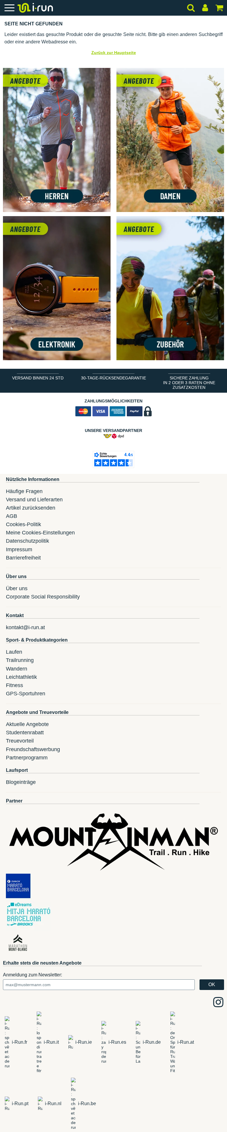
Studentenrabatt (25, 732)
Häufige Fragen (24, 491)
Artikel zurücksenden (30, 508)
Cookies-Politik (23, 524)
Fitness (14, 685)
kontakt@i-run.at (25, 627)
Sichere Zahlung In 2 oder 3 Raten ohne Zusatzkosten (189, 383)
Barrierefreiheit (23, 558)
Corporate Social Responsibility (43, 597)
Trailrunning (20, 660)
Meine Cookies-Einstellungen (40, 533)
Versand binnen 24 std (38, 378)
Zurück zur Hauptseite (113, 52)
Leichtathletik (21, 677)
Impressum (19, 549)
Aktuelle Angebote (27, 724)
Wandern (16, 669)
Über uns (16, 588)
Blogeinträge (21, 782)
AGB (11, 516)
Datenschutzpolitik (27, 541)
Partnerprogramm (27, 758)
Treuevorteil (20, 741)
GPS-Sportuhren (25, 694)
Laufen (14, 652)
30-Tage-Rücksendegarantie (113, 378)
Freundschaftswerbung (33, 749)
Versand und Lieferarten (34, 500)
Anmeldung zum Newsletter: (32, 974)
